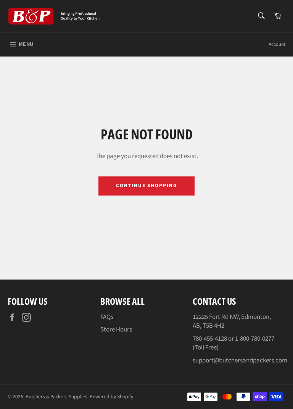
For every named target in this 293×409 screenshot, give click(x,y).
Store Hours (116, 329)
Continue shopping (146, 185)
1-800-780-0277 (254, 338)
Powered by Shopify (111, 396)
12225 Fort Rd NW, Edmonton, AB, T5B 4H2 (232, 321)
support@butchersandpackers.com (240, 360)
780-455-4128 (210, 338)
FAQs (106, 317)
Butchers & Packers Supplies (56, 396)
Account (277, 44)
